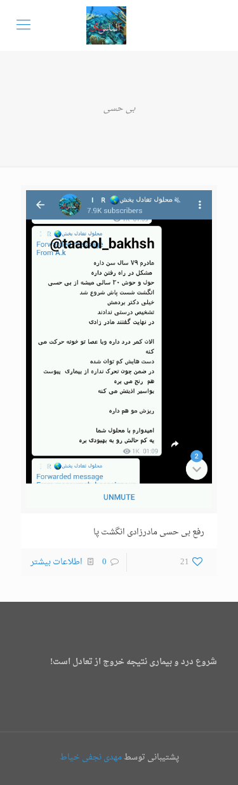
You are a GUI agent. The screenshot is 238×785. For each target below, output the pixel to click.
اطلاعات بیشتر (56, 562)
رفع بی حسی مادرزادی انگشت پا (148, 532)
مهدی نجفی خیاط (91, 757)
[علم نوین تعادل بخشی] (106, 25)
